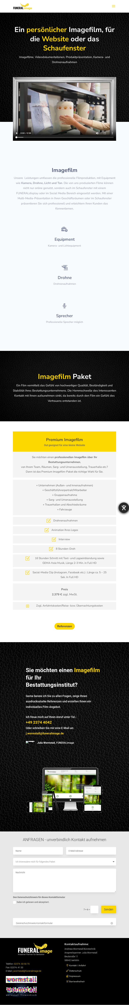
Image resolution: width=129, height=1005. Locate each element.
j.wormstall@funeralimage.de (27, 971)
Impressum (75, 976)
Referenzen (64, 626)
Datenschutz (75, 970)
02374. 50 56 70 (22, 964)
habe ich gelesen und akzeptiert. (33, 902)
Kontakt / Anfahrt (77, 965)
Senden (108, 909)
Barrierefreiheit (76, 981)
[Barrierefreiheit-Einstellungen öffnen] (124, 508)
